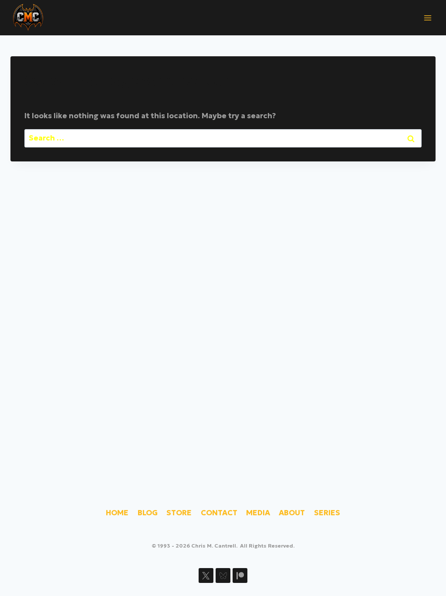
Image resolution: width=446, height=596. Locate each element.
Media (258, 512)
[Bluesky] (223, 575)
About (292, 512)
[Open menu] (427, 17)
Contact (219, 512)
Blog (148, 512)
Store (179, 512)
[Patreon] (240, 575)
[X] (206, 575)
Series (327, 512)
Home (117, 512)
